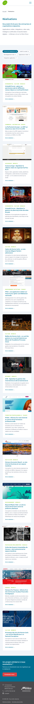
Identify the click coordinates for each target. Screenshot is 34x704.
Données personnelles (17, 702)
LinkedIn (7, 693)
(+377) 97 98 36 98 (10, 691)
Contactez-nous (9, 674)
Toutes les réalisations (10, 51)
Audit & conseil (24, 51)
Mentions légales (7, 702)
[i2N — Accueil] (5, 2)
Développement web (10, 54)
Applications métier (24, 54)
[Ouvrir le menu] (30, 3)
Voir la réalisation (9, 99)
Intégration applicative (10, 58)
